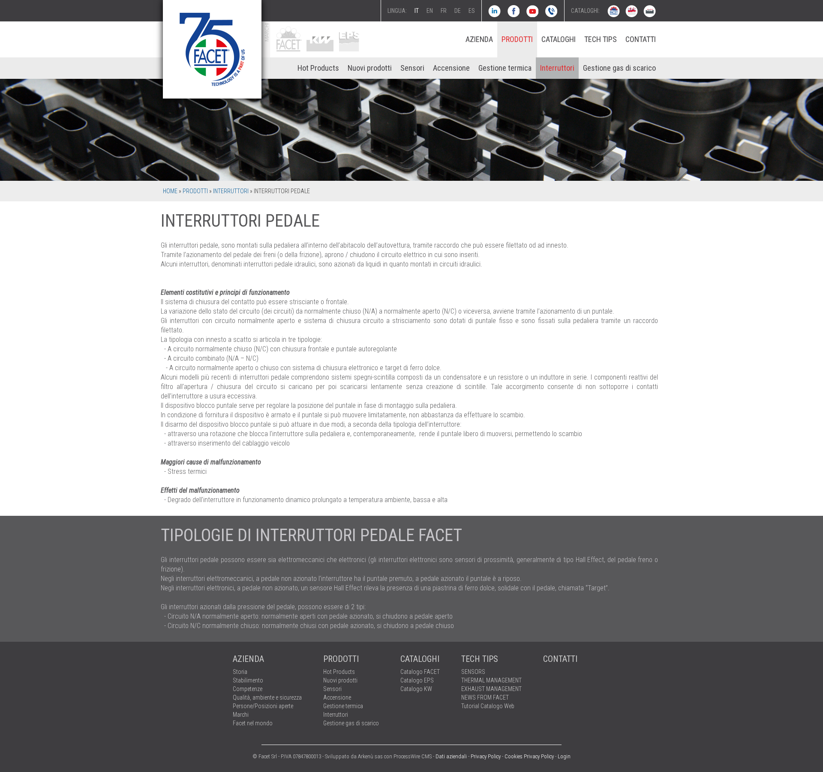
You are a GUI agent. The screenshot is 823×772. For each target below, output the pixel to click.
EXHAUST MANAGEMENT (491, 688)
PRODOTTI (517, 39)
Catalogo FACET (420, 671)
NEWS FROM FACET (485, 697)
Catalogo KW (416, 688)
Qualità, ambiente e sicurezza (267, 697)
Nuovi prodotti (370, 67)
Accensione (451, 67)
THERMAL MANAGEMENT (491, 680)
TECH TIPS (600, 39)
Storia (240, 671)
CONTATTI (640, 39)
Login (564, 756)
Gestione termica (505, 67)
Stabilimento (248, 680)
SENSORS (473, 671)
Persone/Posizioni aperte (263, 706)
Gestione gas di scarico (619, 67)
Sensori (412, 67)
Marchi (241, 714)
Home (170, 191)
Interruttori (557, 67)
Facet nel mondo (253, 723)
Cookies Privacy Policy (529, 756)
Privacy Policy (486, 756)
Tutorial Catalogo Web (487, 706)
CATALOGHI (558, 39)
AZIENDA (479, 39)
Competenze (247, 688)
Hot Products (318, 67)
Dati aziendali (451, 756)
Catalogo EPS (417, 680)
